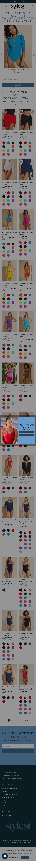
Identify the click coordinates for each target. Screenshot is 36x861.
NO (26, 435)
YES (26, 432)
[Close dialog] (34, 417)
